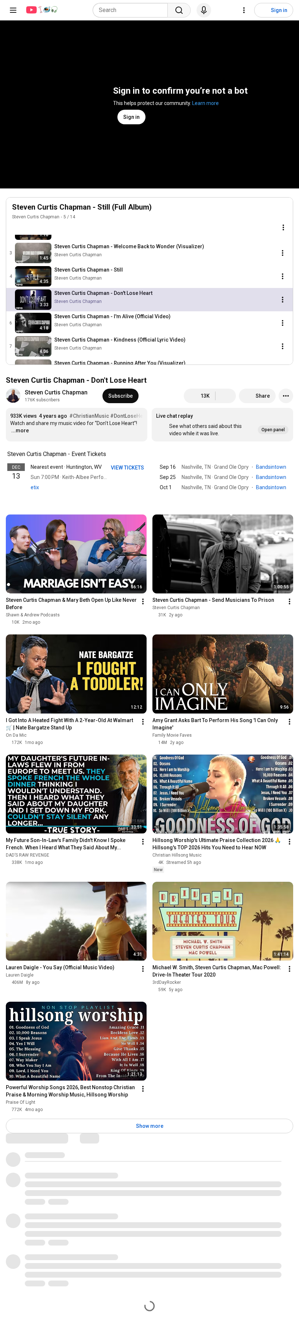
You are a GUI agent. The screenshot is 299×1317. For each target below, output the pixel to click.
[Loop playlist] (16, 227)
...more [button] (20, 430)
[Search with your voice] (204, 10)
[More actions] (286, 396)
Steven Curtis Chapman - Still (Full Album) (82, 207)
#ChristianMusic (89, 416)
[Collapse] (283, 211)
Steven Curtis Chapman (35, 216)
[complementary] (110, 454)
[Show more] (149, 498)
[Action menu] (283, 227)
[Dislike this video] (225, 396)
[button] (222, 424)
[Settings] (244, 10)
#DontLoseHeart (130, 416)
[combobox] (132, 10)
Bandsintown (271, 467)
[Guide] (13, 10)
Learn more (205, 103)
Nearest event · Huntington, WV (66, 467)
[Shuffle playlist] (31, 227)
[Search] (179, 10)
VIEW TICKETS (128, 468)
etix (35, 487)
